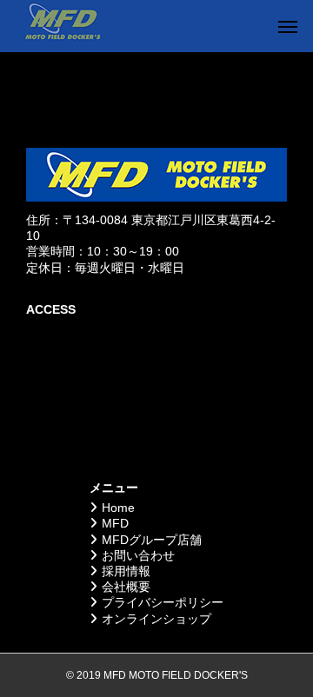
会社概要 (126, 587)
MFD (115, 523)
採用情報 (126, 571)
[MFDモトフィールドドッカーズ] (62, 26)
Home (118, 507)
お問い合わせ (138, 555)
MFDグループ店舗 (152, 540)
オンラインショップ (156, 619)
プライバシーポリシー (162, 602)
